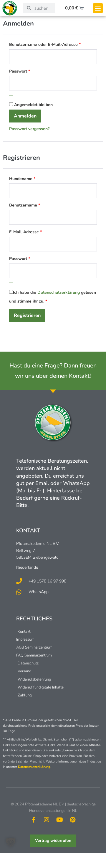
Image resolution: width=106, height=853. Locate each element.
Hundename (22, 179)
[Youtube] (59, 820)
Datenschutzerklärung (58, 292)
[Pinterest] (72, 820)
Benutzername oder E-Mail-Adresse (53, 43)
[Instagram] (46, 820)
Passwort (30, 70)
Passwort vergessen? (29, 129)
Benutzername (35, 204)
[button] (98, 8)
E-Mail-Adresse (36, 231)
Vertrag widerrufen (53, 840)
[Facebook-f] (34, 820)
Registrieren (27, 315)
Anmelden (25, 116)
